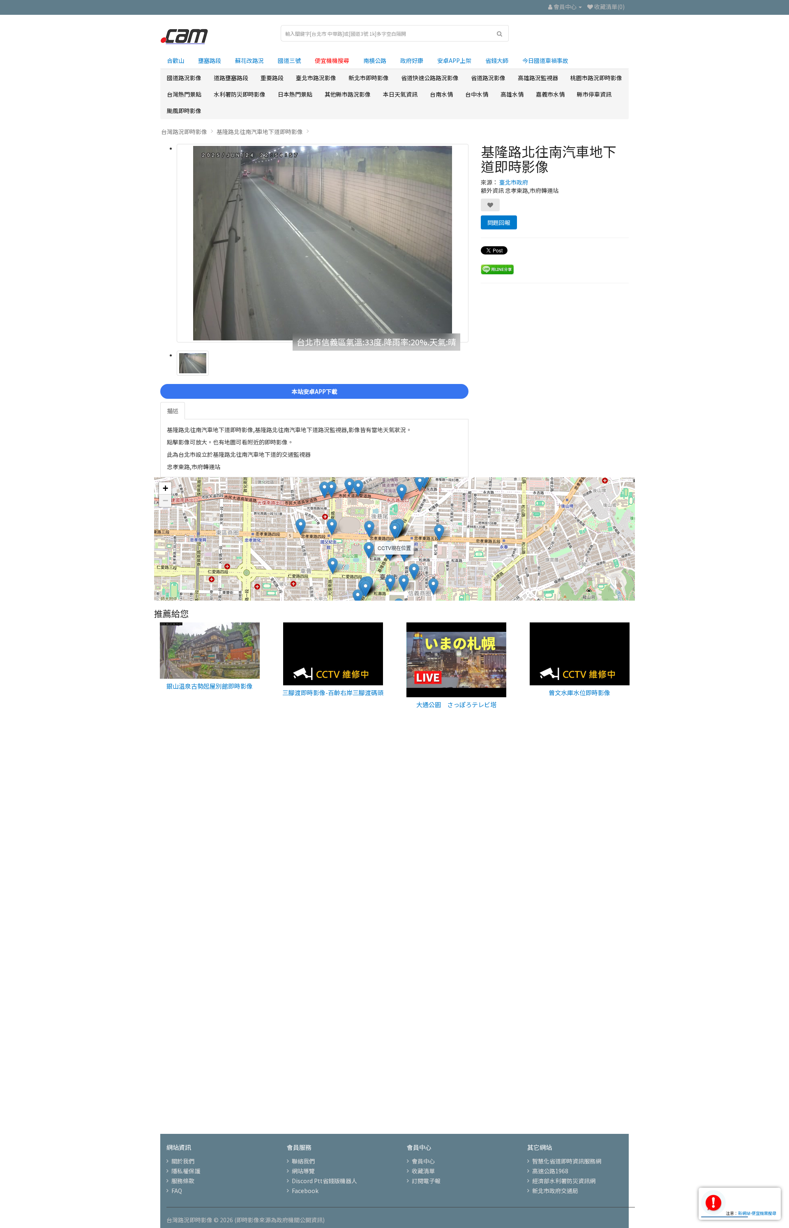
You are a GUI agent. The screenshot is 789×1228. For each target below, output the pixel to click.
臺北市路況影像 (316, 78)
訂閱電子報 (426, 1181)
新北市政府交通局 (555, 1190)
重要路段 (272, 78)
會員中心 (423, 1161)
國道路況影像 (184, 78)
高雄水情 (512, 94)
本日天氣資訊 (400, 94)
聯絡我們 (303, 1161)
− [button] (165, 500)
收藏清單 (423, 1171)
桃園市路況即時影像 (596, 78)
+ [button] (165, 488)
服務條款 (182, 1181)
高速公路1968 (550, 1171)
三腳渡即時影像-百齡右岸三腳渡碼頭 (332, 692)
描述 (172, 411)
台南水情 (441, 94)
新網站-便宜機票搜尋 (757, 1213)
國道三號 (289, 60)
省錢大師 (496, 60)
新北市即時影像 (368, 78)
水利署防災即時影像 (239, 94)
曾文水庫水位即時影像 (579, 692)
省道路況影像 (488, 78)
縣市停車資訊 (594, 94)
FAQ (176, 1190)
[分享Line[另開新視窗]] (497, 268)
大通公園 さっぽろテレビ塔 (456, 704)
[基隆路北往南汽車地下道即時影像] (322, 243)
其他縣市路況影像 (348, 94)
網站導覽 (303, 1171)
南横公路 (374, 60)
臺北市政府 (513, 182)
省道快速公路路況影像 (430, 78)
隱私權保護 (185, 1171)
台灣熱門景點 (184, 94)
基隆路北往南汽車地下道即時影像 (260, 131)
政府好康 (411, 60)
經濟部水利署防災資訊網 (563, 1181)
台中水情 (476, 94)
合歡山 (175, 60)
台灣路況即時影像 (184, 131)
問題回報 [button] (498, 222)
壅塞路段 (209, 60)
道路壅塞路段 (231, 78)
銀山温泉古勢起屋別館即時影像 (209, 686)
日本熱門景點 (295, 94)
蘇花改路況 (249, 60)
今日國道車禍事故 (545, 60)
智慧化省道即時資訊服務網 (566, 1161)
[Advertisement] (394, 857)
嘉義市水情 (550, 94)
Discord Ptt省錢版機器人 (324, 1181)
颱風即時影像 (184, 110)
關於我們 (182, 1161)
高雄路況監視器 (538, 78)
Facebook (305, 1190)
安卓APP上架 (454, 60)
